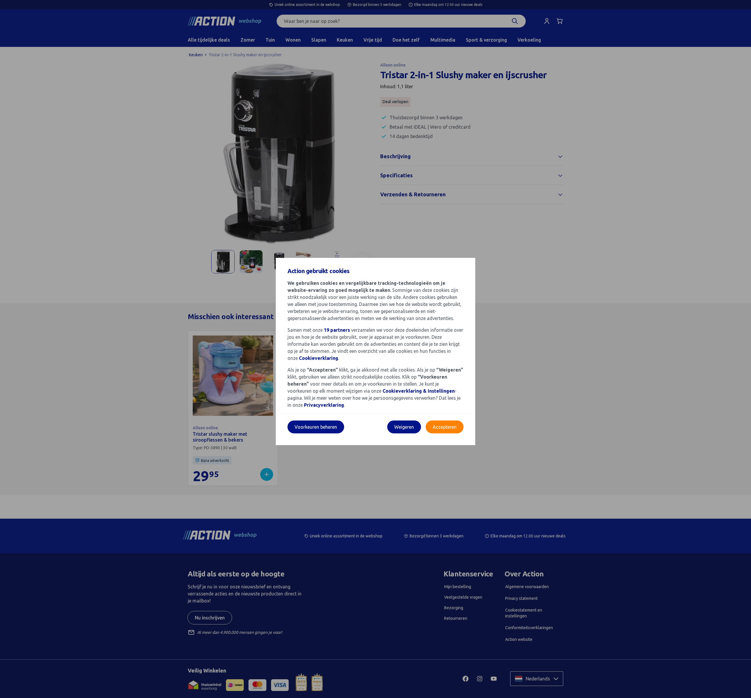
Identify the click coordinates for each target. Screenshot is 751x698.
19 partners (337, 330)
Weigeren (404, 427)
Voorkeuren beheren (316, 427)
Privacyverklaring (324, 405)
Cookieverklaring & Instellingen (419, 391)
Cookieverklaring (318, 358)
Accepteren (444, 427)
